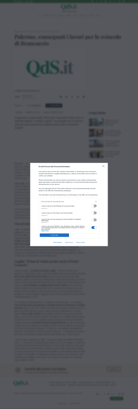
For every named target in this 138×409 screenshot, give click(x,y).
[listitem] (69, 201)
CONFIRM (54, 235)
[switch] (94, 206)
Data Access (69, 242)
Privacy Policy (80, 242)
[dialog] (69, 204)
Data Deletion (57, 242)
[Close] (104, 167)
